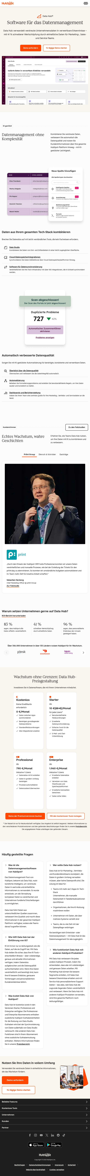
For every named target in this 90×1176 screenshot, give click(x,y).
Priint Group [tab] (29, 454)
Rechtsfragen (19, 1165)
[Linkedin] (52, 1135)
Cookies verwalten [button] (56, 1170)
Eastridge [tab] (64, 454)
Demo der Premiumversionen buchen (26, 816)
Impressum (59, 1165)
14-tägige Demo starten (58, 48)
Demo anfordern (32, 48)
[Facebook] (30, 1135)
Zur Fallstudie (13, 586)
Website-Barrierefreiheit (35, 1170)
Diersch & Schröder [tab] (47, 454)
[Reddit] (58, 1135)
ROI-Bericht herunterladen (14, 616)
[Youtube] (41, 1135)
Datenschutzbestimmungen (40, 1165)
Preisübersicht (81, 826)
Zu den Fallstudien (76, 427)
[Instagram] (35, 1135)
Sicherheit (72, 1165)
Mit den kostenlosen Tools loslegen (66, 816)
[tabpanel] (45, 527)
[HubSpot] (8, 3)
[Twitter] (47, 1135)
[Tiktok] (64, 1135)
